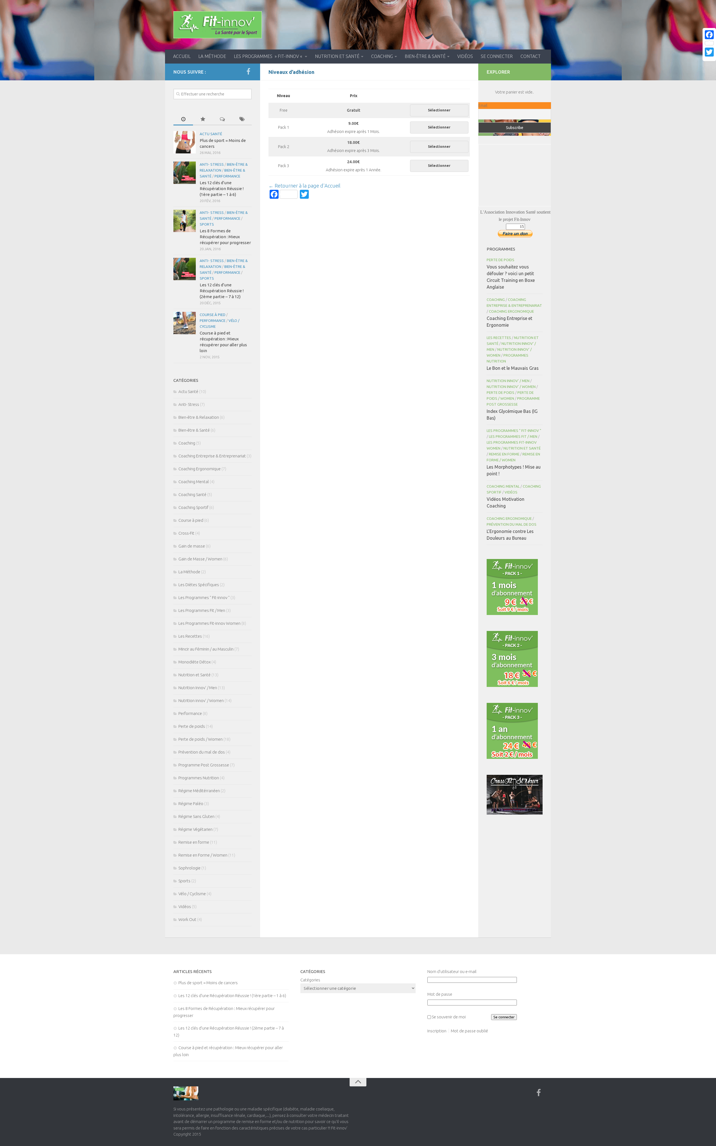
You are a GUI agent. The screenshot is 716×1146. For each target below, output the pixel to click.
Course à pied (212, 315)
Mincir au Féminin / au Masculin (206, 649)
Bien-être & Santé (425, 56)
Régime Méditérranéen (199, 790)
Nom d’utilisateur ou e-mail (452, 971)
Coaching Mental (193, 481)
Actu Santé (211, 134)
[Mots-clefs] (242, 119)
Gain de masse (191, 546)
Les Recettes (190, 636)
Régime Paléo (190, 803)
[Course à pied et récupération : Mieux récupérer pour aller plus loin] (184, 323)
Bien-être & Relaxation (198, 417)
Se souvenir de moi (449, 1016)
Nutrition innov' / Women (201, 700)
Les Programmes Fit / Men (201, 610)
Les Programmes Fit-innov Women (209, 623)
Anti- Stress (212, 164)
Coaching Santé (192, 494)
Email (482, 105)
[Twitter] (709, 52)
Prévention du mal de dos (201, 752)
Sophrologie (189, 868)
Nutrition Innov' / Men (197, 687)
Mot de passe (439, 994)
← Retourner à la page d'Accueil (304, 185)
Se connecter (497, 56)
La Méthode (212, 56)
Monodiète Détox (194, 661)
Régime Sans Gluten (196, 816)
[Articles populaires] (203, 119)
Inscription (436, 1031)
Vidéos (465, 56)
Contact (530, 56)
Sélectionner (439, 110)
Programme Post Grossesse (203, 765)
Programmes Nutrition (198, 777)
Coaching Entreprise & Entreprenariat (212, 455)
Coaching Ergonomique (199, 468)
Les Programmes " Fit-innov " (204, 597)
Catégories (310, 979)
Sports (207, 224)
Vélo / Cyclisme (192, 893)
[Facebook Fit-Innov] (248, 71)
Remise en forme (193, 842)
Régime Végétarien (195, 829)
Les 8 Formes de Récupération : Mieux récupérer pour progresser (225, 236)
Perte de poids (191, 726)
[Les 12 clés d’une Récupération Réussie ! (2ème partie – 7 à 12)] (184, 269)
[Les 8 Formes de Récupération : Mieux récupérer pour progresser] (184, 221)
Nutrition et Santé (337, 56)
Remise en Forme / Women (202, 855)
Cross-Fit (186, 533)
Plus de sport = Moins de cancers (208, 982)
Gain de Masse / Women (200, 558)
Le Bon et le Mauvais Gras (513, 368)
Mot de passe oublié (469, 1031)
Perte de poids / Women (200, 739)
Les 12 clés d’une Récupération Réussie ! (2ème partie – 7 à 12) (222, 290)
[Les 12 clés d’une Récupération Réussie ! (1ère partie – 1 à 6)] (184, 173)
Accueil (181, 56)
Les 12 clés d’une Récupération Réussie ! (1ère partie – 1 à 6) (222, 188)
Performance (227, 176)
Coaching (382, 56)
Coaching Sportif (193, 507)
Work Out (187, 919)
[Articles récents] (183, 119)
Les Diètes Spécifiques (198, 584)
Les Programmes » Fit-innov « (268, 56)
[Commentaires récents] (222, 119)
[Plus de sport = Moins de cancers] (184, 142)
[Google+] (709, 59)
